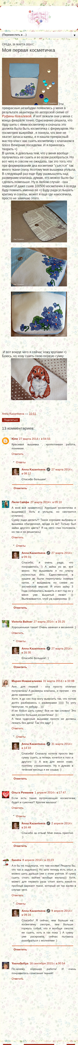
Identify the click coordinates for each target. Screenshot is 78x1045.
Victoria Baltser (22, 621)
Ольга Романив (22, 792)
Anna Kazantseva (33, 469)
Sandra (16, 860)
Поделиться (11, 420)
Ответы (21, 462)
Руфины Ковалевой (16, 116)
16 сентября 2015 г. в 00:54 (47, 963)
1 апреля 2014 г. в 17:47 (50, 792)
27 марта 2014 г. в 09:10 (46, 502)
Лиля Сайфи (20, 502)
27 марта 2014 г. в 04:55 (34, 438)
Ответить (17, 453)
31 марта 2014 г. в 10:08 (58, 681)
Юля (15, 438)
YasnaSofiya (20, 963)
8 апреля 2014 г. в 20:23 (38, 860)
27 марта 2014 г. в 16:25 (49, 621)
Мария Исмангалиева (27, 681)
